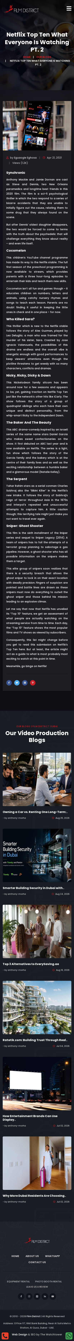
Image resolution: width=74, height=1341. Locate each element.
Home (27, 57)
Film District (33, 1316)
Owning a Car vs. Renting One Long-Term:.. (35, 812)
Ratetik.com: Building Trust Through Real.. (35, 1040)
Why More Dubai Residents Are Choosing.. (34, 1196)
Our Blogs (43, 57)
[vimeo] (37, 1296)
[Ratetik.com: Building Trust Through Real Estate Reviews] (37, 1007)
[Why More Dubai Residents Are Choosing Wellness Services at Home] (37, 1163)
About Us (32, 1256)
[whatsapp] (69, 1336)
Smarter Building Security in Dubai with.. (33, 888)
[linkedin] (45, 1296)
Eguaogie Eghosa (25, 157)
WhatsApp (52, 1256)
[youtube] (53, 1296)
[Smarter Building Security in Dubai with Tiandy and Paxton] (37, 855)
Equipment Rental (18, 1281)
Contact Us (37, 1262)
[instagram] (29, 1296)
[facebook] (21, 1296)
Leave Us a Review (37, 1287)
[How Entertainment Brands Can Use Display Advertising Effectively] (37, 1083)
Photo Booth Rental (48, 1281)
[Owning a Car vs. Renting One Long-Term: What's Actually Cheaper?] (37, 779)
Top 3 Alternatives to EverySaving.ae (31, 964)
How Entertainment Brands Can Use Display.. (30, 1118)
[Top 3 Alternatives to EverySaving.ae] (37, 931)
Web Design (19, 1334)
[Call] (5, 1336)
